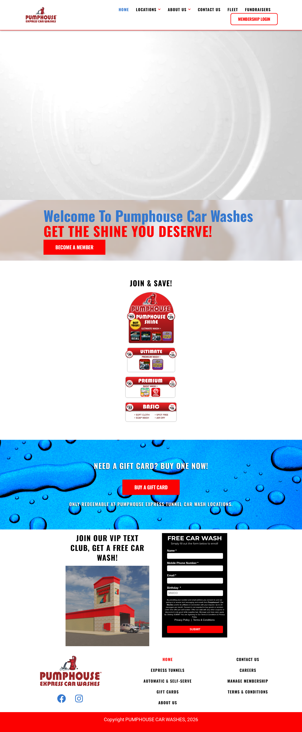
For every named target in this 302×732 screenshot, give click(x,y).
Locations (146, 9)
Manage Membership (247, 681)
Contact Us (209, 9)
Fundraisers (258, 9)
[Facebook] (61, 698)
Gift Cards (168, 691)
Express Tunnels (168, 670)
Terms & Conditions (248, 691)
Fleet (233, 9)
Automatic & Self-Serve (167, 681)
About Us (177, 9)
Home (124, 9)
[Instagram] (79, 698)
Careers (248, 670)
